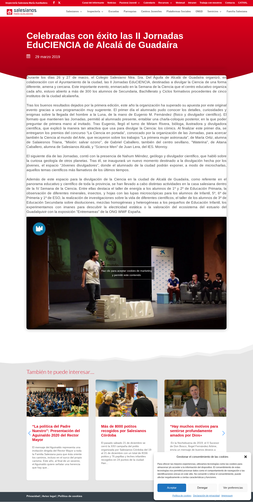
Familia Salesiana (237, 11)
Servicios (212, 11)
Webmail (180, 3)
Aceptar (172, 487)
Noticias (111, 3)
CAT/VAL (242, 3)
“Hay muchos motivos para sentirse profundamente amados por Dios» (195, 430)
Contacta (230, 3)
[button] (245, 457)
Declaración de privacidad (206, 495)
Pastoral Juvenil (128, 3)
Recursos (163, 3)
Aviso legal (49, 496)
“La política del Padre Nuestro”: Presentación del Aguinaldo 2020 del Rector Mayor (58, 430)
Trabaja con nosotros (211, 3)
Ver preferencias (233, 487)
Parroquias (130, 11)
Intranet (192, 3)
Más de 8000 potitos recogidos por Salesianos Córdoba (126, 430)
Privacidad (33, 496)
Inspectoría (93, 11)
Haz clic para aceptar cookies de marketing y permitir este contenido (126, 272)
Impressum (227, 495)
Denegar (202, 487)
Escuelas (114, 11)
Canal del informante (93, 3)
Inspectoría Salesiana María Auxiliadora (26, 3)
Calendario (149, 3)
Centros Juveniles (151, 11)
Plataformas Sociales (179, 11)
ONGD (199, 11)
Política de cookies (181, 495)
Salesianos (72, 11)
